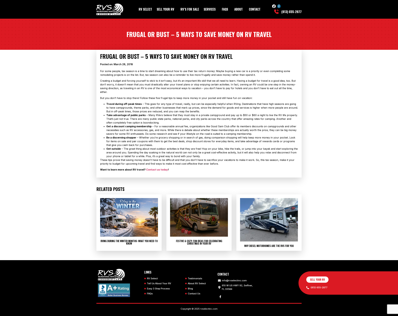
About (238, 9)
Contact (254, 9)
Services (210, 9)
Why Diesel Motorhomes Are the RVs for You (269, 246)
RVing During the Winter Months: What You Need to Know (129, 242)
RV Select (145, 9)
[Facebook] (274, 6)
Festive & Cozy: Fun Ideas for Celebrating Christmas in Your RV (199, 242)
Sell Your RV (165, 9)
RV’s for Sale (189, 9)
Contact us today (157, 169)
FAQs (225, 9)
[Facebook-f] (220, 297)
